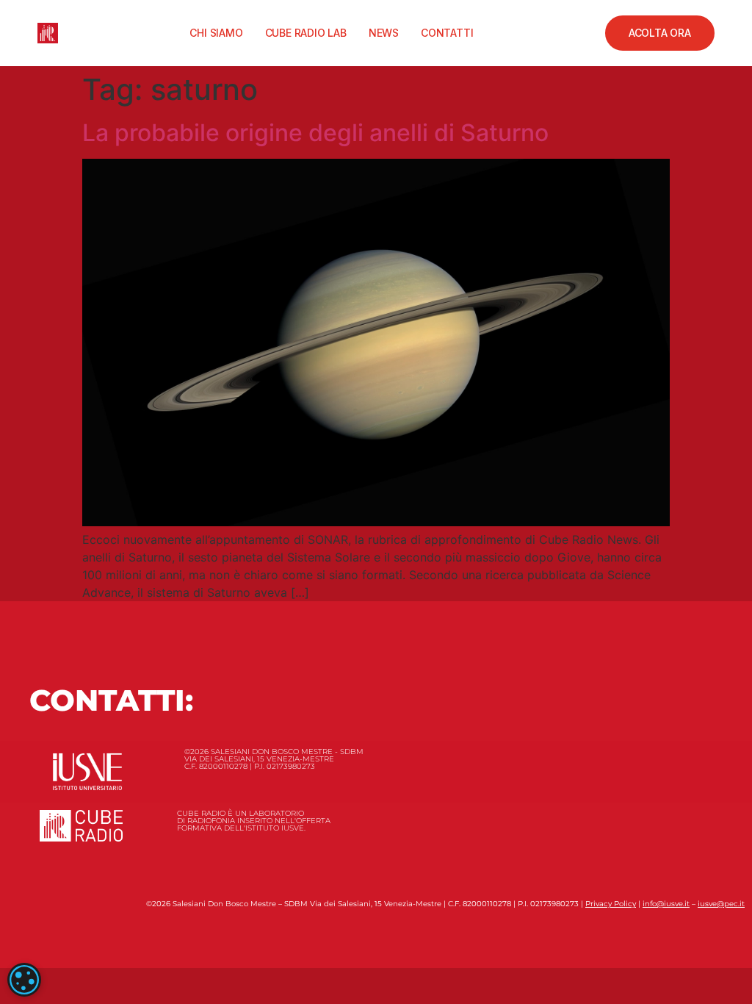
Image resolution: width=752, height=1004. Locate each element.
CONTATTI (447, 32)
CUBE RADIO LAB (306, 32)
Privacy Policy (610, 903)
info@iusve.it (666, 903)
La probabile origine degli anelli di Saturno (315, 132)
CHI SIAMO (215, 32)
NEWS (384, 32)
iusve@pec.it (721, 903)
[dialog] (24, 980)
